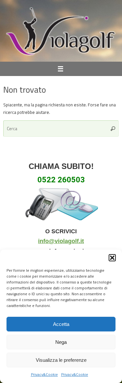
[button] (112, 257)
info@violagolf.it (61, 241)
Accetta (61, 324)
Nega (61, 342)
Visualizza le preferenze (61, 360)
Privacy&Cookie (44, 374)
